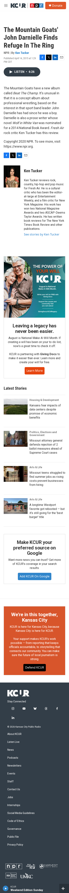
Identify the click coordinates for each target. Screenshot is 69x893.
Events (11, 773)
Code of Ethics (15, 821)
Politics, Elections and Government (43, 434)
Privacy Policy (15, 844)
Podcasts (12, 757)
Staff (10, 781)
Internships (13, 805)
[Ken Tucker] (12, 176)
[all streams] (64, 888)
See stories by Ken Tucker (41, 234)
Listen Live (13, 742)
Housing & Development (44, 400)
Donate (57, 5)
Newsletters (14, 765)
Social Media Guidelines (21, 813)
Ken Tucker (22, 53)
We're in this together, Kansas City (34, 617)
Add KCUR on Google (34, 576)
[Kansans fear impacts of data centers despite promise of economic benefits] (16, 407)
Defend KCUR (34, 667)
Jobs (10, 797)
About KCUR (14, 734)
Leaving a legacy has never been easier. (34, 328)
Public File (13, 836)
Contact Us (13, 789)
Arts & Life (35, 467)
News (10, 750)
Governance (14, 829)
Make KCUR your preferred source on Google (34, 548)
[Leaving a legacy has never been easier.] (34, 287)
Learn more (34, 371)
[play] (5, 888)
